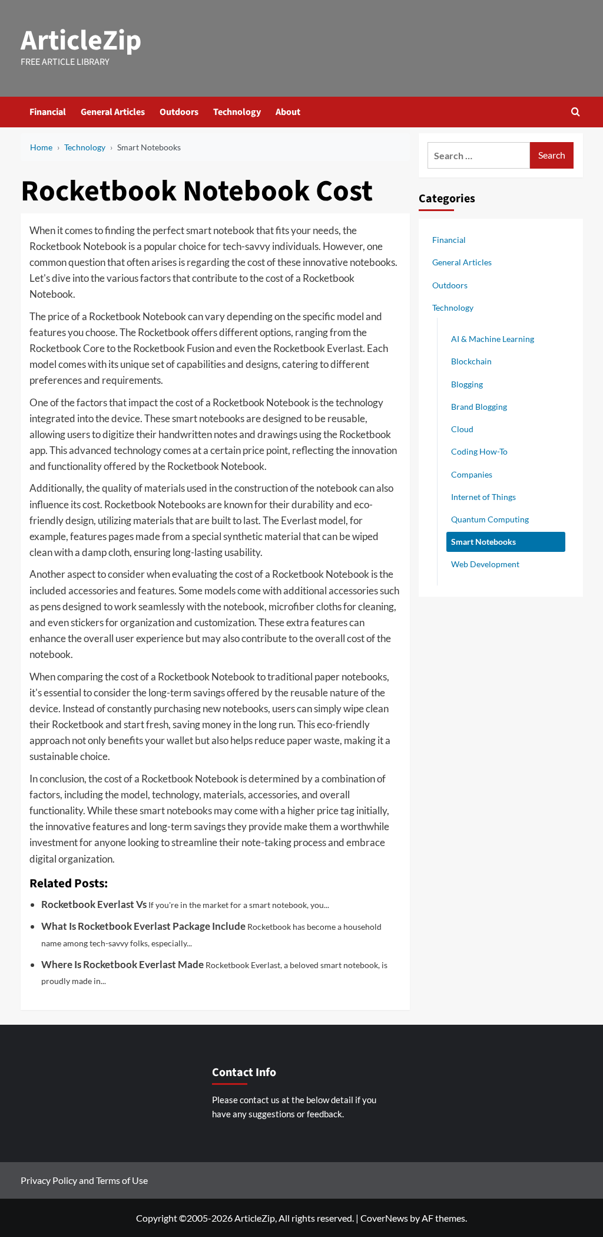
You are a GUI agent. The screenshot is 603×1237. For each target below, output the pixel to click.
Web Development (485, 564)
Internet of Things (483, 497)
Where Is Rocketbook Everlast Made (122, 964)
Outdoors (179, 112)
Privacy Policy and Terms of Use (84, 1180)
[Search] (575, 111)
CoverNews (384, 1217)
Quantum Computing (490, 519)
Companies (471, 474)
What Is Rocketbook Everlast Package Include (143, 926)
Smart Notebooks (483, 542)
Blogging (467, 384)
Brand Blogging (479, 407)
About (288, 112)
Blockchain (471, 361)
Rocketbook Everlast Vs (94, 904)
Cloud (462, 429)
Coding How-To (479, 451)
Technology (237, 112)
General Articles (113, 112)
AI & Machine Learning (492, 339)
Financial (47, 112)
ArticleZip (81, 41)
